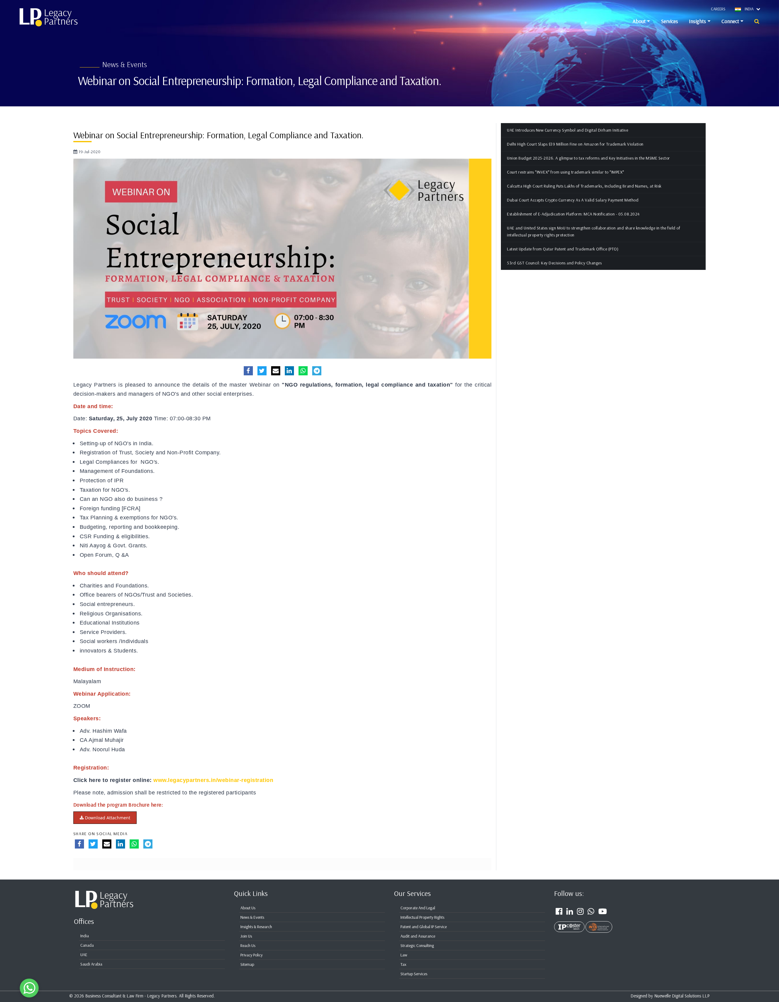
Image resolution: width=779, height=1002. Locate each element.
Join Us (246, 936)
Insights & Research (256, 926)
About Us (247, 908)
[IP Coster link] (569, 923)
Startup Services (413, 973)
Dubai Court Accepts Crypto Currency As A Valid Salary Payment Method (572, 200)
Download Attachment (107, 818)
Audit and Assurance (417, 936)
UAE (83, 954)
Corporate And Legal (417, 908)
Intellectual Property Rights (422, 917)
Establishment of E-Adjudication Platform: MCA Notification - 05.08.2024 (573, 214)
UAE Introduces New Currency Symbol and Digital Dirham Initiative (567, 130)
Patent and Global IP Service (423, 926)
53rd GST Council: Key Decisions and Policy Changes (554, 263)
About (639, 21)
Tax (403, 964)
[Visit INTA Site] (598, 923)
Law (403, 955)
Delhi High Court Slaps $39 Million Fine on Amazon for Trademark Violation (575, 144)
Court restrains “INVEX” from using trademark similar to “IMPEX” (565, 172)
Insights (697, 21)
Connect (730, 21)
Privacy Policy (251, 955)
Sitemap (247, 964)
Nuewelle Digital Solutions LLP (682, 996)
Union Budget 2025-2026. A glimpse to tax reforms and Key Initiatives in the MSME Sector (588, 158)
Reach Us (247, 945)
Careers (718, 8)
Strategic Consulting (417, 945)
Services (669, 21)
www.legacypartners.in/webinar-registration (213, 780)
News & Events (252, 917)
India (84, 935)
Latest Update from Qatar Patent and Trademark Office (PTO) (562, 249)
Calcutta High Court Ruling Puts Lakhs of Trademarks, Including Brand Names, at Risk (584, 186)
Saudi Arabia (91, 964)
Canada (87, 945)
